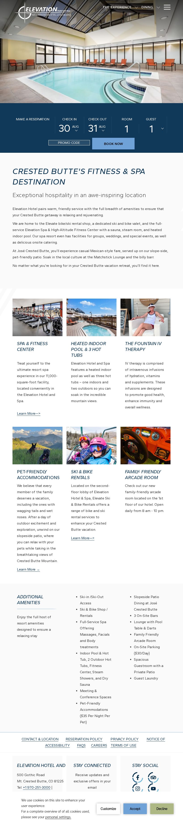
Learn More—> (28, 413)
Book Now (113, 144)
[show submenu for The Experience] (136, 7)
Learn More (31, 570)
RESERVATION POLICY (84, 739)
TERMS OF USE (123, 745)
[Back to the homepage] (42, 16)
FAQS (81, 745)
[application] (91, 809)
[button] (69, 125)
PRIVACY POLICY (124, 739)
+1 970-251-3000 (36, 787)
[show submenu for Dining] (158, 7)
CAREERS (99, 745)
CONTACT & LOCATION (40, 739)
